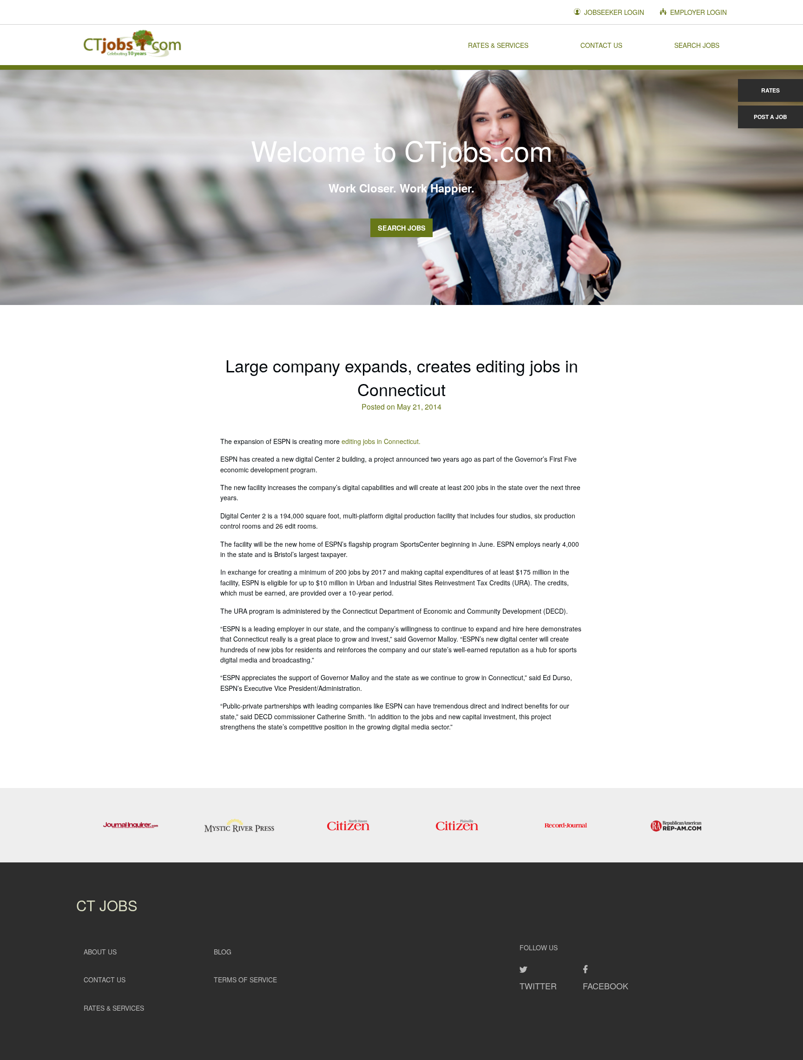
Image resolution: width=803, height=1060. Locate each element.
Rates (770, 90)
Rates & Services (498, 44)
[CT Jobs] (132, 45)
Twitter (538, 986)
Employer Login (697, 12)
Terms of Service (245, 979)
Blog (222, 951)
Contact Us (601, 44)
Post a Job (770, 117)
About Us (100, 951)
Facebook (605, 986)
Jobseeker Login (613, 12)
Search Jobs (696, 44)
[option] (130, 825)
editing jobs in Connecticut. (381, 441)
